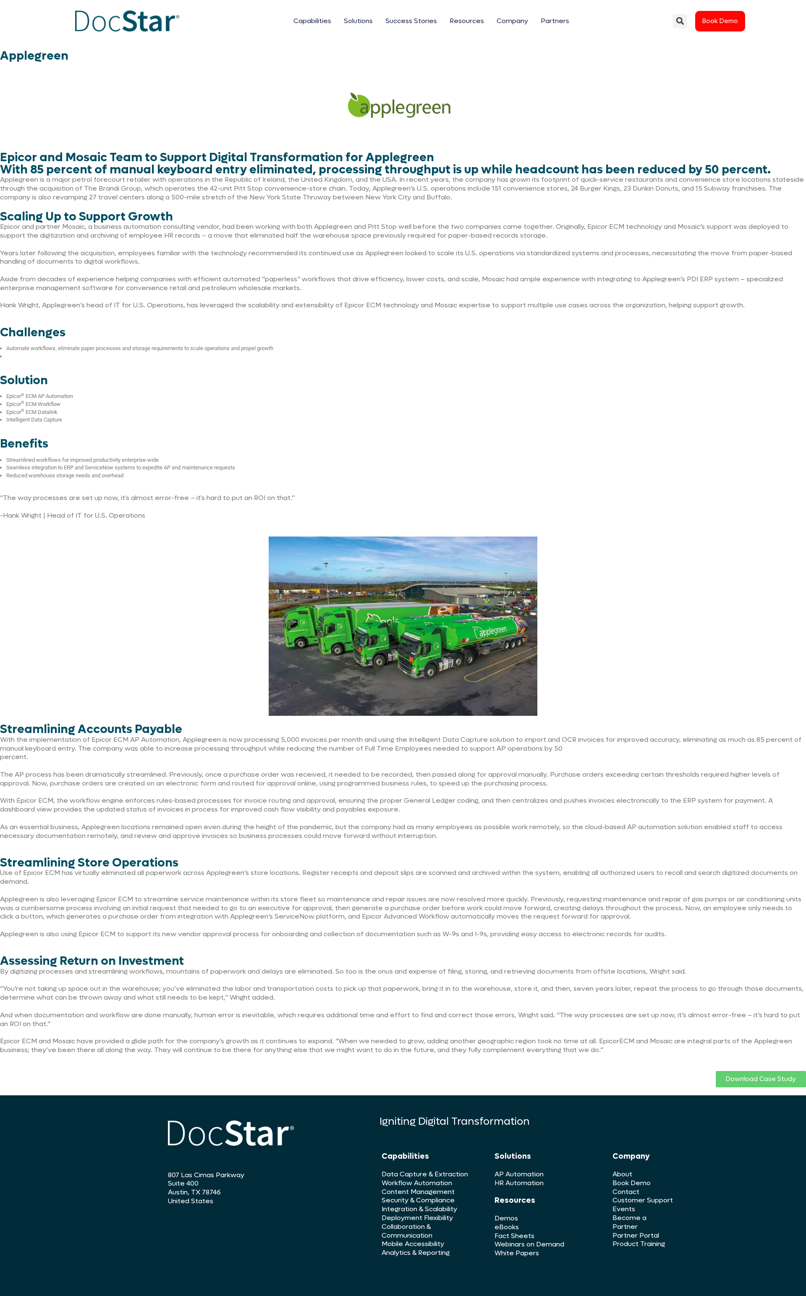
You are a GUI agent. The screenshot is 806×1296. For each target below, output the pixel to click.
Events (623, 1208)
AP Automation (519, 1174)
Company (512, 20)
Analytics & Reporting (416, 1252)
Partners (555, 20)
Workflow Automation (417, 1182)
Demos (506, 1218)
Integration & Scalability (419, 1208)
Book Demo (631, 1182)
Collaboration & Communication (407, 1231)
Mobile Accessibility (413, 1243)
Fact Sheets (514, 1235)
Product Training (638, 1243)
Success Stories (411, 20)
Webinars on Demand (529, 1244)
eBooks (507, 1227)
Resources (467, 20)
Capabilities (312, 20)
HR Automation (519, 1182)
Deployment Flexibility (417, 1217)
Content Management (418, 1191)
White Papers (517, 1253)
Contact (625, 1191)
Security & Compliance (418, 1200)
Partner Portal (635, 1235)
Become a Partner (629, 1222)
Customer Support (642, 1200)
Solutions (358, 20)
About (622, 1174)
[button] (680, 21)
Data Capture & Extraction (425, 1174)
